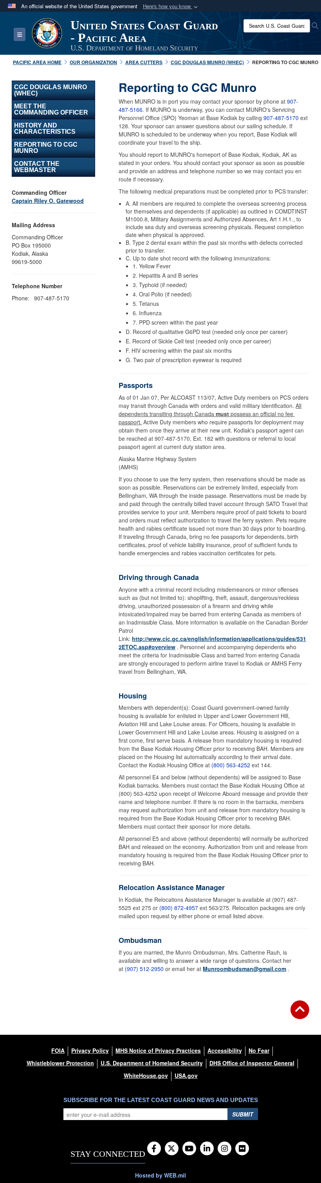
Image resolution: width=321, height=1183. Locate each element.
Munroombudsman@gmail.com (244, 969)
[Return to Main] (299, 1014)
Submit (242, 1114)
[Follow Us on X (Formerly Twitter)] (172, 1149)
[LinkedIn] (207, 1149)
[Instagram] (224, 1149)
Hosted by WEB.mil (160, 1175)
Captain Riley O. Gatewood (48, 201)
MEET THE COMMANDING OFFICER (51, 109)
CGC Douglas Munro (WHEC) (50, 90)
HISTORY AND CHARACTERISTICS (45, 128)
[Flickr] (242, 1149)
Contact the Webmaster (37, 166)
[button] (171, 6)
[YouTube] (189, 1149)
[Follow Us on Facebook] (154, 1149)
